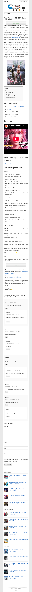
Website (6, 453)
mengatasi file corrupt (15, 277)
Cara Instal (8, 99)
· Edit (19, 302)
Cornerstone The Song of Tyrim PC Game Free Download (17, 483)
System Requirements (10, 97)
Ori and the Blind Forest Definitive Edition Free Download (17, 496)
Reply (6, 308)
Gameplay (8, 94)
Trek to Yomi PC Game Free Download (18, 556)
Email (5, 448)
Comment (6, 426)
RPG (10, 109)
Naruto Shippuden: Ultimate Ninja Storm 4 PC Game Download (18, 540)
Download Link (8, 163)
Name (5, 442)
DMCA (16, 589)
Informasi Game (9, 92)
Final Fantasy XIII (16, 37)
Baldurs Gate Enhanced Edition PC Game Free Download (17, 503)
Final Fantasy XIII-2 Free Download (13, 95)
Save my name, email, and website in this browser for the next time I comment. (16, 460)
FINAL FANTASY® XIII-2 (18, 106)
